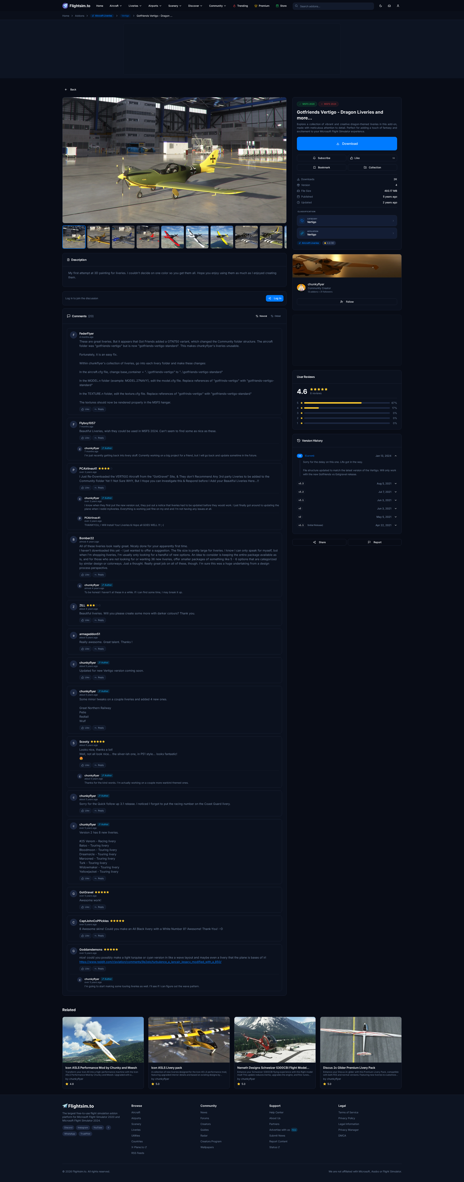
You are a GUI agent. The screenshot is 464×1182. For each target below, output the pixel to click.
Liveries (133, 5)
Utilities (135, 1135)
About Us (274, 1118)
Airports (153, 5)
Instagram (83, 1127)
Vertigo (125, 15)
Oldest (278, 316)
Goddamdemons (90, 949)
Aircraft (114, 5)
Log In (277, 298)
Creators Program (210, 1141)
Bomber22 (86, 538)
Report (378, 542)
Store (283, 5)
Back (73, 89)
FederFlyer (86, 333)
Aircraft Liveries (103, 15)
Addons (79, 15)
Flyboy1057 (87, 423)
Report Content (278, 1141)
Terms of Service (348, 1112)
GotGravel (86, 892)
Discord (68, 1127)
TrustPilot (85, 1133)
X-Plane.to (137, 1147)
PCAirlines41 (88, 468)
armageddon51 (89, 634)
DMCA (342, 1135)
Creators (205, 1123)
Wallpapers (207, 1147)
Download (350, 144)
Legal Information (348, 1123)
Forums (204, 1118)
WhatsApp (69, 1133)
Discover (193, 5)
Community (216, 5)
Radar (204, 1135)
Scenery (173, 5)
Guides (204, 1129)
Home (99, 5)
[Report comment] (109, 409)
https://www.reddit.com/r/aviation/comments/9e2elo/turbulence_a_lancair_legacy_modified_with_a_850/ (150, 962)
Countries (137, 1141)
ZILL (82, 605)
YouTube (98, 1127)
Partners (274, 1123)
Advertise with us (282, 1129)
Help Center (276, 1112)
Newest (263, 316)
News (203, 1112)
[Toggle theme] (380, 5)
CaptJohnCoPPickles (94, 921)
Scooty (84, 741)
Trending (242, 5)
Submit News (277, 1135)
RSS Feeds (137, 1152)
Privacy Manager (348, 1129)
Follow (350, 301)
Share (322, 542)
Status (273, 1147)
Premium (264, 5)
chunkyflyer (91, 448)
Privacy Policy (346, 1118)
